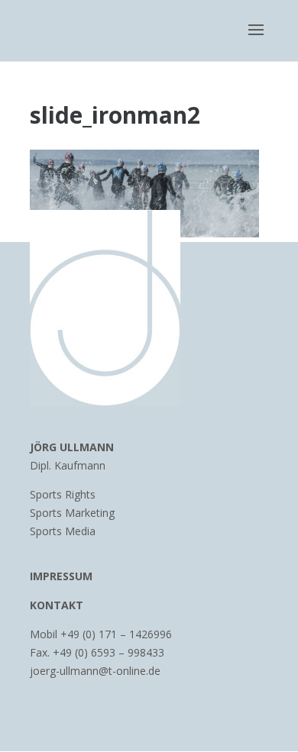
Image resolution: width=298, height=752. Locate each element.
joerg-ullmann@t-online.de (95, 670)
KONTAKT (56, 605)
